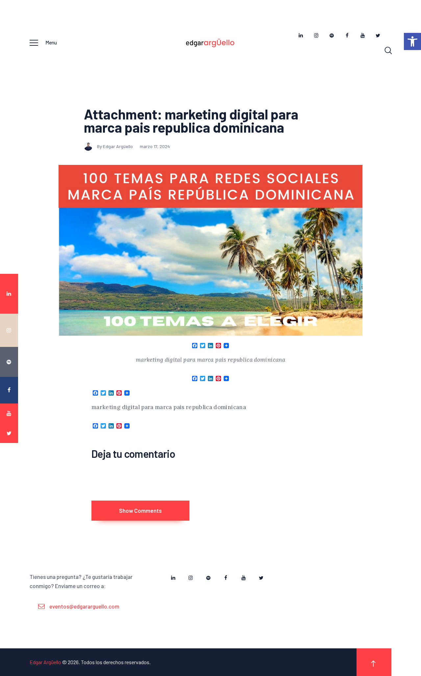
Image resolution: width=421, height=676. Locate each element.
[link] (412, 41)
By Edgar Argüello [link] (115, 146)
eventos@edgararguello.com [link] (84, 606)
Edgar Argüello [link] (45, 662)
